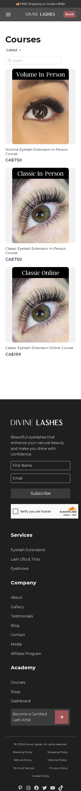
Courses (18, 682)
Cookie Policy (40, 776)
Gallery (17, 607)
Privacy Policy (58, 768)
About (16, 597)
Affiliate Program (26, 654)
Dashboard (21, 701)
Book (69, 14)
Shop (15, 692)
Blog (15, 625)
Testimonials (22, 616)
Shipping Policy (57, 752)
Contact (18, 635)
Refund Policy (23, 760)
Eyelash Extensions (28, 550)
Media (16, 644)
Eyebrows (20, 568)
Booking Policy (23, 752)
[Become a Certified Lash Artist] (61, 717)
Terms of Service (23, 768)
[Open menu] (8, 14)
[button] (14, 50)
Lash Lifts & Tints (25, 559)
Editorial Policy (57, 760)
